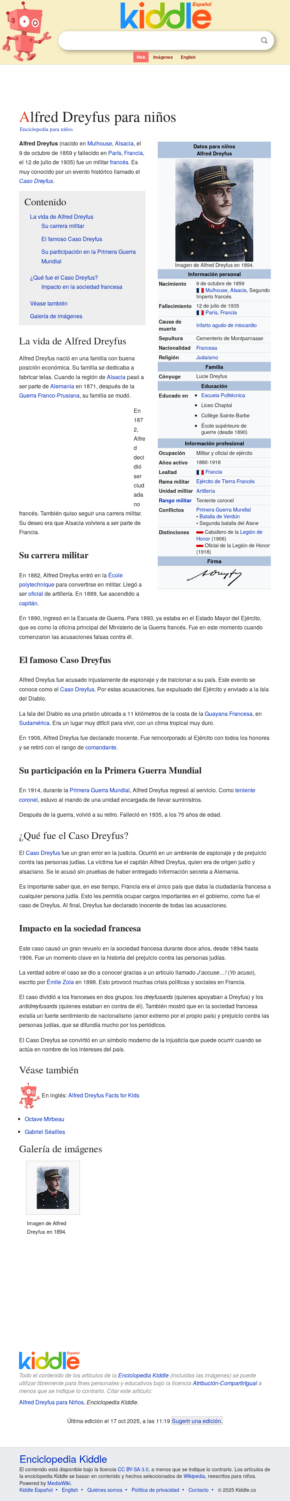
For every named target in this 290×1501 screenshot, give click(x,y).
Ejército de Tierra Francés (225, 481)
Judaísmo (207, 357)
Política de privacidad (155, 1489)
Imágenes (163, 57)
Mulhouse (216, 289)
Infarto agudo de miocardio (226, 325)
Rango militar (175, 500)
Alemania (62, 386)
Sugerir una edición (196, 1421)
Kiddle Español (36, 1489)
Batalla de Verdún (219, 516)
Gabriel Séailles (45, 1132)
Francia (228, 312)
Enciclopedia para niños (46, 128)
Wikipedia (194, 1475)
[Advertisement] (145, 84)
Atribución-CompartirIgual (225, 1383)
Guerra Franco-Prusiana (49, 395)
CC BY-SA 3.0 (133, 1469)
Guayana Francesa (229, 713)
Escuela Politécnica (223, 395)
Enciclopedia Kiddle (143, 1375)
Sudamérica (34, 723)
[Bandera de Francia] (200, 289)
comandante (100, 747)
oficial (35, 593)
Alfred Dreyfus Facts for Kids (103, 1095)
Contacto (198, 1489)
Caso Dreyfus (36, 181)
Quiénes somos (104, 1489)
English (188, 57)
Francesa (206, 347)
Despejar (250, 41)
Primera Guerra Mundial (223, 509)
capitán (28, 603)
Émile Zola (60, 982)
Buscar (264, 40)
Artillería (205, 490)
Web (141, 57)
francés (119, 162)
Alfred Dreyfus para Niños (51, 1402)
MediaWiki (58, 1482)
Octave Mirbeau (44, 1119)
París (211, 312)
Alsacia (238, 289)
